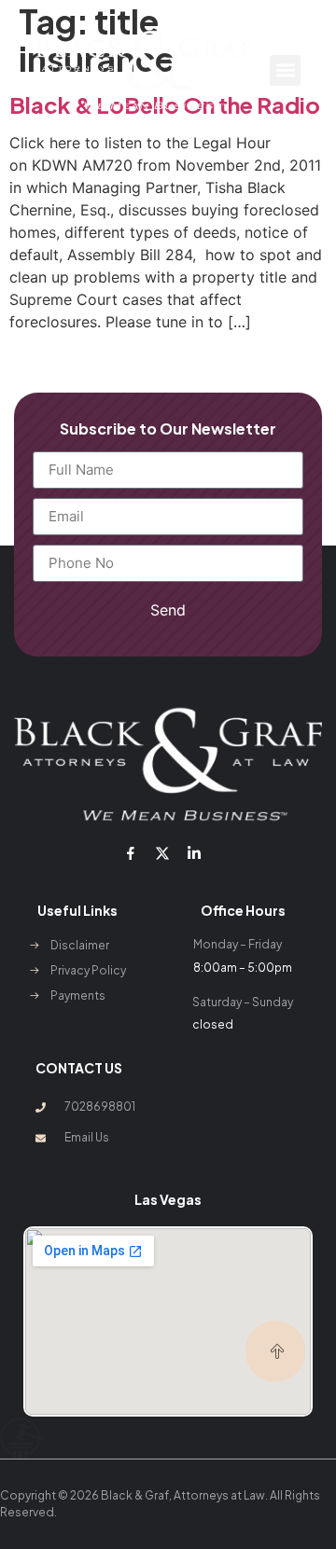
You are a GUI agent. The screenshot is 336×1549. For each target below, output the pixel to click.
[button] (285, 70)
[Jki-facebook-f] (129, 853)
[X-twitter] (162, 853)
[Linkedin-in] (194, 853)
